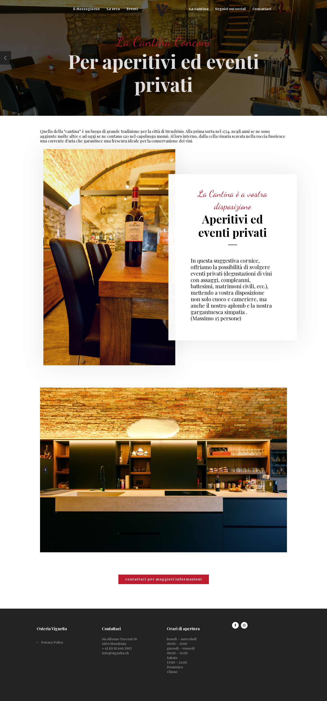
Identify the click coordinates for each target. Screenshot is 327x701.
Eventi (132, 9)
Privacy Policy (52, 642)
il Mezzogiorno (86, 9)
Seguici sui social (230, 9)
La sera (113, 9)
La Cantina (198, 9)
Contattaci (261, 9)
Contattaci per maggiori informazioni (163, 579)
